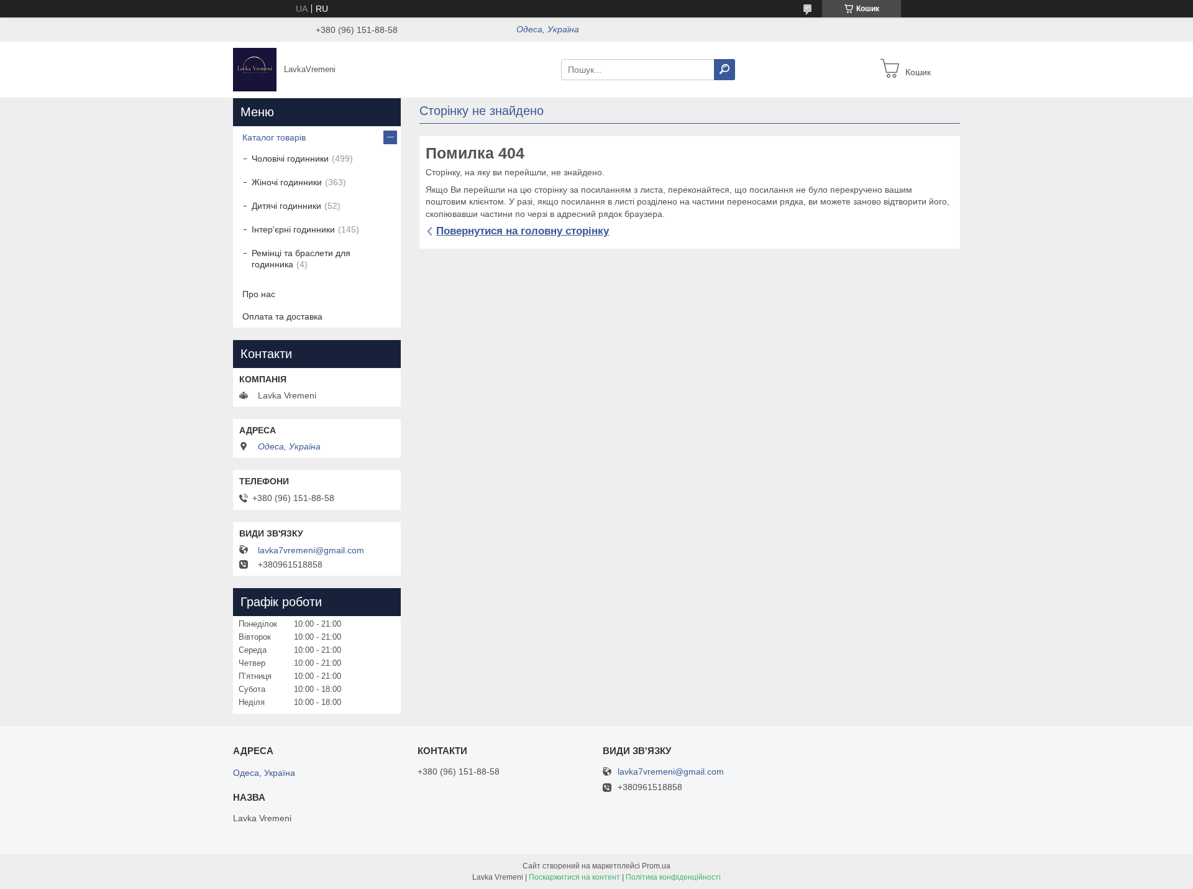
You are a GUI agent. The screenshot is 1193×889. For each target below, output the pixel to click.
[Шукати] (724, 69)
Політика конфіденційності (673, 877)
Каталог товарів (274, 137)
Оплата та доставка (282, 316)
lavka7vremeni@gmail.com (311, 550)
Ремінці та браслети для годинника (301, 258)
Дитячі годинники (286, 206)
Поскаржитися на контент (574, 877)
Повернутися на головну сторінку (522, 231)
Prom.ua (656, 866)
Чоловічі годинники (290, 159)
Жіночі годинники (287, 182)
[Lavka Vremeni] (255, 69)
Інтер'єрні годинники (293, 229)
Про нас (258, 294)
